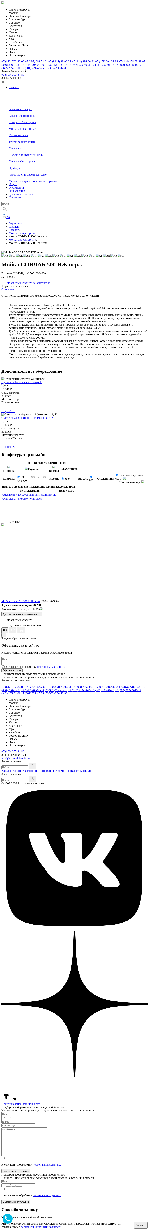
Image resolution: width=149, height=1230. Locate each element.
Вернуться (15, 223)
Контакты (15, 197)
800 (33, 476)
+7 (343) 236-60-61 (83, 61)
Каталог (14, 87)
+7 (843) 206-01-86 (32, 64)
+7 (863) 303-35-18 (126, 64)
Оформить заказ (12, 670)
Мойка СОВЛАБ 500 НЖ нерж (20, 601)
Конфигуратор (41, 282)
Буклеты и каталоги (21, 194)
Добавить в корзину (19, 282)
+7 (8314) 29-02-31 (59, 61)
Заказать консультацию (16, 1171)
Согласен (141, 1225)
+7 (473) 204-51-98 (106, 61)
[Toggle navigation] (2, 82)
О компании (16, 187)
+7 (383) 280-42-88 (56, 68)
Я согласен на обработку (35, 666)
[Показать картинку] (4, 630)
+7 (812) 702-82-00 (12, 61)
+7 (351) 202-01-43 (102, 64)
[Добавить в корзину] (21, 630)
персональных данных (51, 666)
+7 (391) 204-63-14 (56, 64)
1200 (43, 476)
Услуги (13, 184)
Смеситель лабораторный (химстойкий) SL (28, 417)
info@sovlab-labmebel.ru (16, 758)
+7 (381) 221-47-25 (32, 68)
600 (67, 478)
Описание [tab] (7, 289)
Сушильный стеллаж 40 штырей (21, 382)
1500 (24, 480)
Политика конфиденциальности (21, 1103)
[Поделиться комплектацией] (12, 630)
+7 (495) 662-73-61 (36, 61)
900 (91, 480)
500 (23, 476)
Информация (17, 190)
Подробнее (8, 411)
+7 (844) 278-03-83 (130, 61)
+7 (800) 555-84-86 (12, 74)
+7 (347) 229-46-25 (79, 64)
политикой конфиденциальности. (41, 1226)
